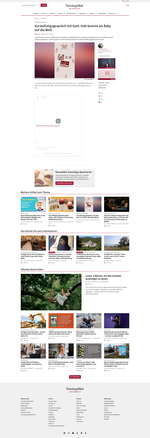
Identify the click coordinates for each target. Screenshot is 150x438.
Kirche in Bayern (25, 403)
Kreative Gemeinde (109, 406)
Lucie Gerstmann (102, 49)
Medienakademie (109, 403)
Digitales (82, 13)
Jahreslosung (107, 412)
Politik (52, 13)
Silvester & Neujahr (81, 410)
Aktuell (36, 13)
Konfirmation (80, 417)
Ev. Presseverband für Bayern (56, 426)
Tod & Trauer (79, 421)
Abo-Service (52, 403)
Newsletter (102, 13)
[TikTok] (77, 433)
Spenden (106, 419)
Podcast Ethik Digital (26, 408)
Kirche (43, 13)
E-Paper (51, 406)
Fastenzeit (79, 403)
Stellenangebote (53, 410)
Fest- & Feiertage (81, 406)
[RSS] (85, 433)
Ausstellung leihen (109, 401)
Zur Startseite (75, 377)
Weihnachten (102, 88)
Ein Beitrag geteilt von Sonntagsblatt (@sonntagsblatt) (58, 153)
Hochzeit (78, 419)
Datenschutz (52, 419)
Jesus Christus (102, 85)
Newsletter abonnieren (64, 183)
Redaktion (51, 415)
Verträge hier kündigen (55, 408)
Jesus (107, 83)
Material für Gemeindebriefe (112, 415)
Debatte (43, 18)
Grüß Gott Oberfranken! (27, 401)
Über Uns (112, 13)
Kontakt (51, 412)
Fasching (78, 401)
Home (36, 18)
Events (106, 408)
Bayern (92, 13)
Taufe (77, 415)
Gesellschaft (71, 13)
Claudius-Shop (53, 401)
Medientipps (24, 406)
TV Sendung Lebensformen (28, 415)
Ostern (78, 408)
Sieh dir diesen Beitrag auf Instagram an (48, 125)
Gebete (106, 410)
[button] (37, 34)
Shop (127, 5)
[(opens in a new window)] (58, 121)
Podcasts (23, 410)
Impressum (52, 421)
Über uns (51, 424)
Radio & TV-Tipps (25, 412)
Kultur (60, 13)
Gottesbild (101, 83)
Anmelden (126, 1)
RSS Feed (106, 417)
